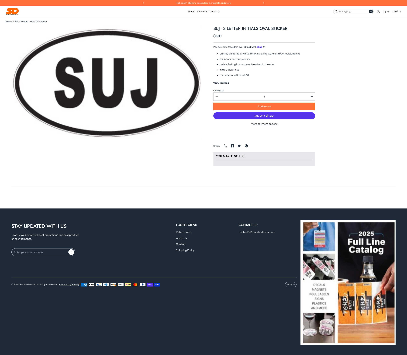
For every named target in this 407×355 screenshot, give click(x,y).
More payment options (264, 123)
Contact (181, 244)
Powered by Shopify (69, 284)
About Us (181, 238)
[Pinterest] (246, 145)
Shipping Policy (185, 250)
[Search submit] (371, 11)
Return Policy (184, 232)
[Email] (225, 145)
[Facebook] (232, 145)
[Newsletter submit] (71, 252)
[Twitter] (239, 145)
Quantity (218, 90)
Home (9, 21)
